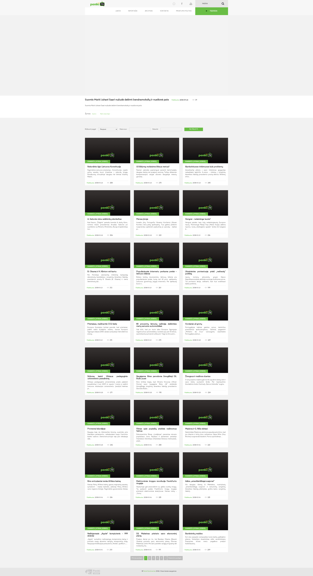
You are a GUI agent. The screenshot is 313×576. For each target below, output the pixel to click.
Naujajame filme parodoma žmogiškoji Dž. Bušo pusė (156, 377)
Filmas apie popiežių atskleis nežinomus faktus (156, 430)
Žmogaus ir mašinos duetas (197, 376)
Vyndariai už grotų (193, 324)
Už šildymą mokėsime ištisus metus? (152, 167)
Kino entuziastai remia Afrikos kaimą (104, 481)
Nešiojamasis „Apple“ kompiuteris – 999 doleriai (107, 535)
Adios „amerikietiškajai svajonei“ (199, 481)
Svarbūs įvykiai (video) (97, 161)
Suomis (94, 114)
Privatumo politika (183, 11)
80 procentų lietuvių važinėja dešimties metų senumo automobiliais (156, 325)
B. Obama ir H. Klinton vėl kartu (101, 272)
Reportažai (132, 11)
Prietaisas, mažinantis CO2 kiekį (102, 324)
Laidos (118, 11)
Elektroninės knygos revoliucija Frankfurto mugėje (156, 482)
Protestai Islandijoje (96, 429)
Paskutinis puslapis (174, 558)
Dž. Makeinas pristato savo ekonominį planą (156, 535)
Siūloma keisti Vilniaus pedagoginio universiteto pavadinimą (107, 377)
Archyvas (149, 11)
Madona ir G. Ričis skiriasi (196, 429)
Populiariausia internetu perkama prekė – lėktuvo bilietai (156, 273)
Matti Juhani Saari (105, 114)
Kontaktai (164, 11)
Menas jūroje (142, 219)
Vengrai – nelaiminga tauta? (198, 219)
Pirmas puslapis (137, 558)
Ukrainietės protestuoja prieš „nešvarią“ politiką (205, 273)
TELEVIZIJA (213, 11)
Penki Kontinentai (149, 571)
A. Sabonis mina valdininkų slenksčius (104, 219)
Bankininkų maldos (194, 534)
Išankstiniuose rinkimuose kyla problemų (204, 167)
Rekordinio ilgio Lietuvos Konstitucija (104, 167)
